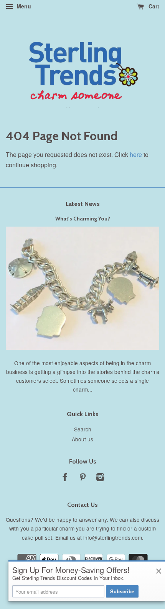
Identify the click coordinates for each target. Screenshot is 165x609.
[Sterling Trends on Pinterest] (82, 478)
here (136, 154)
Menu (23, 6)
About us (82, 439)
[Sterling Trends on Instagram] (100, 478)
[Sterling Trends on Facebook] (65, 478)
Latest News (83, 203)
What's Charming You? (82, 219)
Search (82, 429)
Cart (153, 6)
